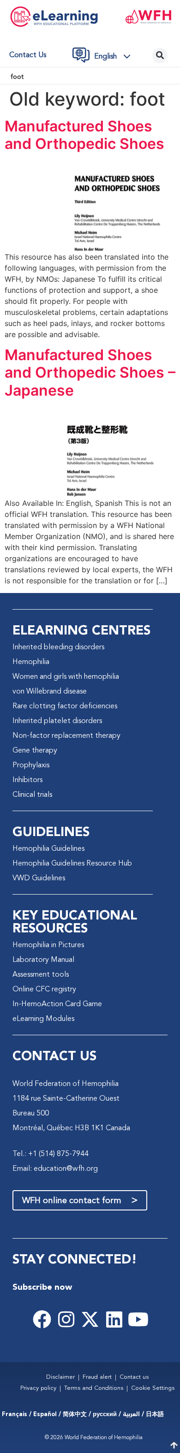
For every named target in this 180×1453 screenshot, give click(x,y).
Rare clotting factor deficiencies (64, 706)
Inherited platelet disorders (57, 721)
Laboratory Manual (43, 960)
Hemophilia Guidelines (48, 849)
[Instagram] (66, 1319)
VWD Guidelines (38, 878)
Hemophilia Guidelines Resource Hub (72, 863)
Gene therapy (34, 750)
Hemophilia (30, 662)
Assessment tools (40, 975)
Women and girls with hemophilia (65, 677)
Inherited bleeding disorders (58, 647)
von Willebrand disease (49, 691)
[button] (115, 56)
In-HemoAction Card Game (57, 1004)
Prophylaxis (30, 765)
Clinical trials (32, 795)
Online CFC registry (44, 989)
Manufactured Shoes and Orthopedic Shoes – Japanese (90, 372)
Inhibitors (27, 780)
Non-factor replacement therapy (66, 736)
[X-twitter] (90, 1319)
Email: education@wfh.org (55, 1169)
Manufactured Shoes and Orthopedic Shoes (84, 135)
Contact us (27, 55)
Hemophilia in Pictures (48, 945)
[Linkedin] (114, 1319)
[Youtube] (138, 1319)
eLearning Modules (43, 1019)
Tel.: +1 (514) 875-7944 (50, 1154)
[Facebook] (42, 1319)
